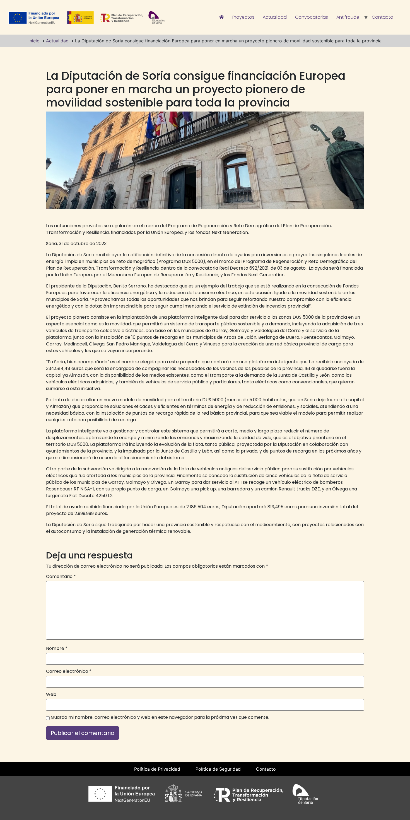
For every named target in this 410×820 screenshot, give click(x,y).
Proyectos (243, 17)
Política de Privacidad (157, 769)
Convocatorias (311, 17)
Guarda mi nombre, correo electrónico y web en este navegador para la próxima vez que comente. (160, 717)
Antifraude (347, 17)
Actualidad (275, 17)
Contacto (382, 17)
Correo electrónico (68, 671)
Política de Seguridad (218, 769)
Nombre (56, 648)
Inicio (34, 40)
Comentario (61, 576)
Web (51, 694)
